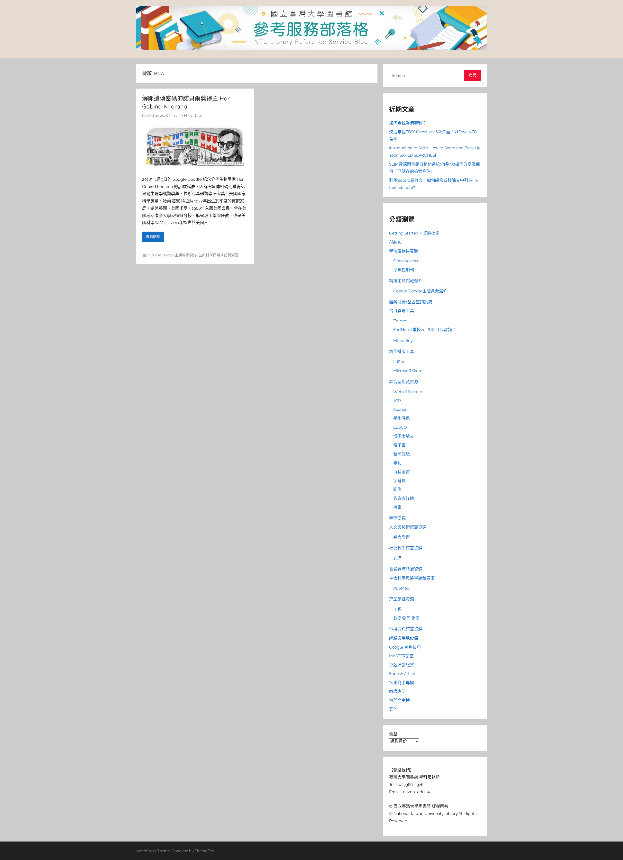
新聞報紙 (401, 454)
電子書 (399, 445)
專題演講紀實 (401, 664)
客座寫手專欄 (401, 682)
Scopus (400, 409)
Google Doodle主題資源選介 (173, 255)
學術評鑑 (401, 418)
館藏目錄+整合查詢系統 (410, 301)
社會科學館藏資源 (405, 548)
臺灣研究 (397, 518)
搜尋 (472, 75)
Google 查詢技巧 (405, 647)
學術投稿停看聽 (403, 250)
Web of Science (408, 391)
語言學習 (401, 537)
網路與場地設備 (403, 638)
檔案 (397, 507)
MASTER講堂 (401, 655)
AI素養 (395, 241)
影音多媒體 (403, 498)
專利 (397, 462)
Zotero (399, 320)
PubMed (401, 588)
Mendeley (403, 340)
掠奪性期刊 (403, 269)
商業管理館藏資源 (405, 569)
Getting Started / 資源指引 (414, 233)
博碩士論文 (403, 436)
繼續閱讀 (153, 237)
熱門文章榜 (399, 700)
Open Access (405, 260)
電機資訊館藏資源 (405, 629)
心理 (397, 558)
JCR (397, 400)
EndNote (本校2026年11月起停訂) (424, 329)
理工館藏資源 (401, 599)
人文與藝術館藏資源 (407, 527)
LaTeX (398, 361)
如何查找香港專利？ (407, 123)
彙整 (393, 734)
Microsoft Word (408, 370)
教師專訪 (397, 691)
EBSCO (400, 427)
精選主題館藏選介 (405, 280)
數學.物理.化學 (406, 618)
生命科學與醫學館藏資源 (218, 255)
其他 (393, 709)
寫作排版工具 (401, 351)
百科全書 (401, 471)
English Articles (403, 673)
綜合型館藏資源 (403, 381)
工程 (397, 609)
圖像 (397, 489)
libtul (197, 115)
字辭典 (399, 480)
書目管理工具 (401, 310)
